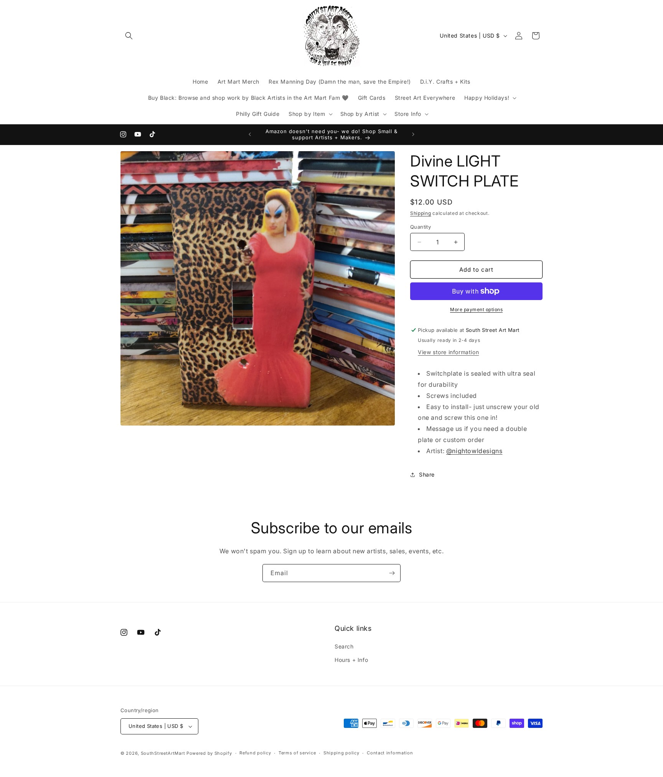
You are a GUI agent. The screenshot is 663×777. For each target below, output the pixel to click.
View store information (448, 352)
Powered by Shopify (209, 753)
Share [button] (427, 474)
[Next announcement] (413, 134)
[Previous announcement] (249, 134)
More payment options (476, 309)
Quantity (420, 227)
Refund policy (255, 753)
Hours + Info (351, 660)
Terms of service (297, 753)
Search (344, 646)
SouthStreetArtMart (163, 753)
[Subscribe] (391, 573)
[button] (128, 35)
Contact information (390, 753)
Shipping (420, 213)
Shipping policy (341, 753)
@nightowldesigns (474, 451)
